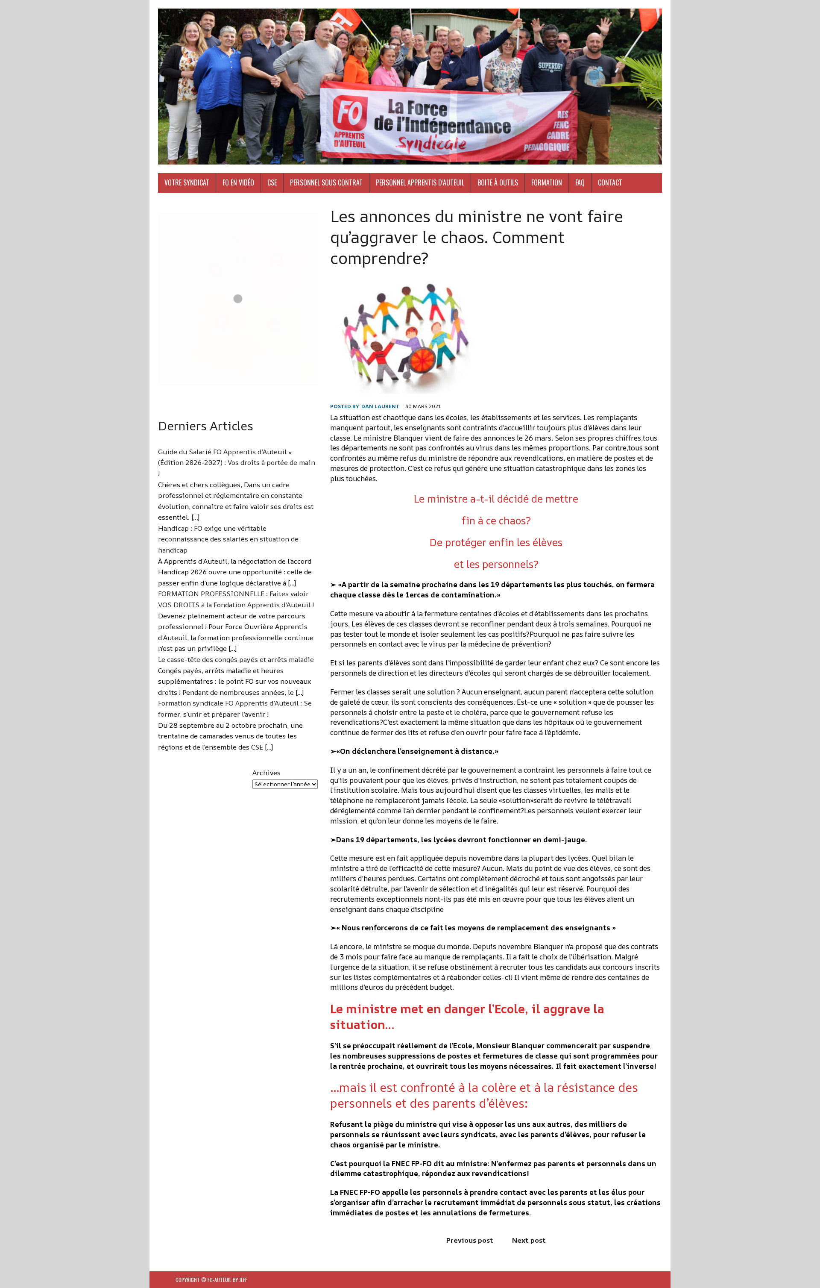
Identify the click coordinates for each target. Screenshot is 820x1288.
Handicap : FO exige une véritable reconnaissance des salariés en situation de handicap (228, 539)
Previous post (469, 1240)
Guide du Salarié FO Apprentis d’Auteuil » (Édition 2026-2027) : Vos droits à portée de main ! (236, 462)
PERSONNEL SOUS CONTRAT (326, 182)
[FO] (410, 87)
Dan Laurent (380, 406)
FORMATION (546, 182)
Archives (266, 772)
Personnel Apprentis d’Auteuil (420, 182)
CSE (272, 182)
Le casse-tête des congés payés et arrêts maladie (236, 659)
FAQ (580, 182)
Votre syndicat (186, 182)
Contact (610, 182)
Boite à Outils (497, 182)
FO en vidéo (238, 182)
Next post (529, 1240)
